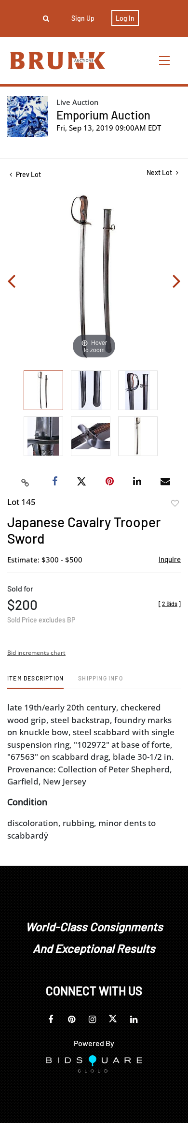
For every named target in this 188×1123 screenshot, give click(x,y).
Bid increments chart (36, 653)
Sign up (82, 18)
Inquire (170, 559)
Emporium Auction (103, 115)
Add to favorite (175, 503)
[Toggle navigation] (164, 60)
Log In (125, 18)
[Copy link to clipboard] (25, 482)
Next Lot (160, 172)
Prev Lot (27, 174)
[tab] (35, 682)
